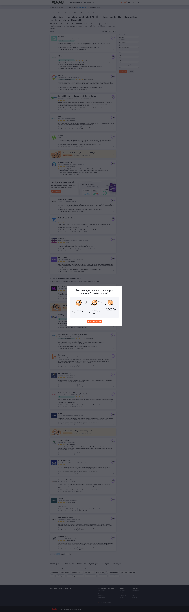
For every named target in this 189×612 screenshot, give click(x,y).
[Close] (120, 288)
